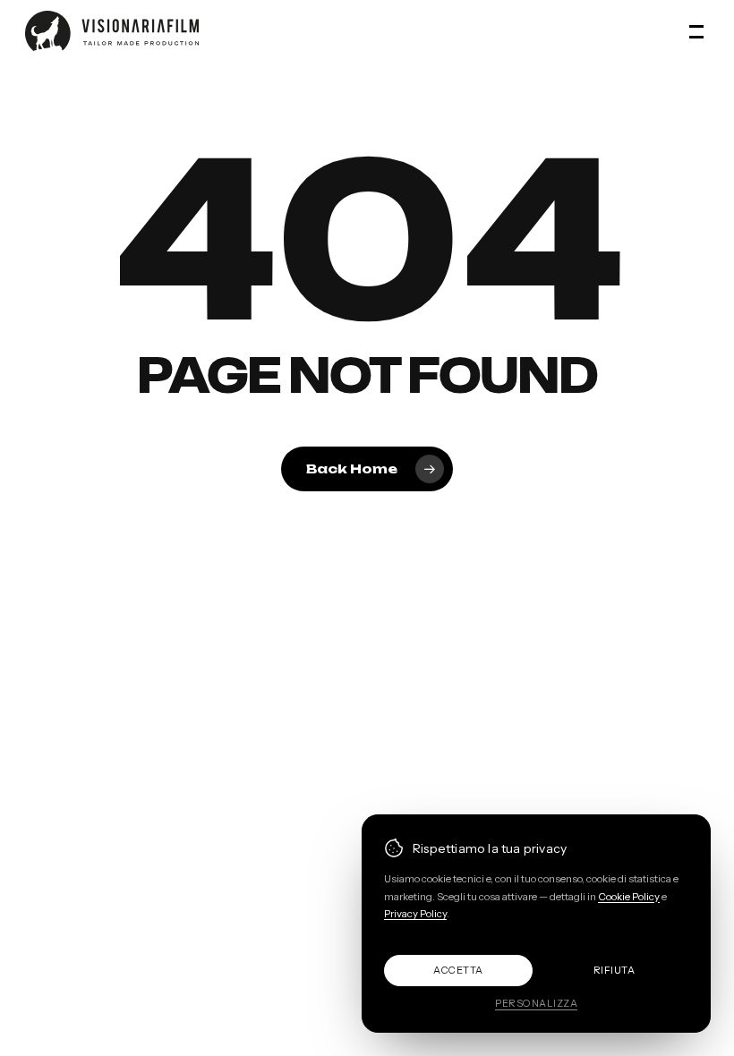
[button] (699, 31)
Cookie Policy (629, 896)
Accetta (458, 970)
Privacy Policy (415, 913)
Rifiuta (614, 970)
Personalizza (536, 1003)
